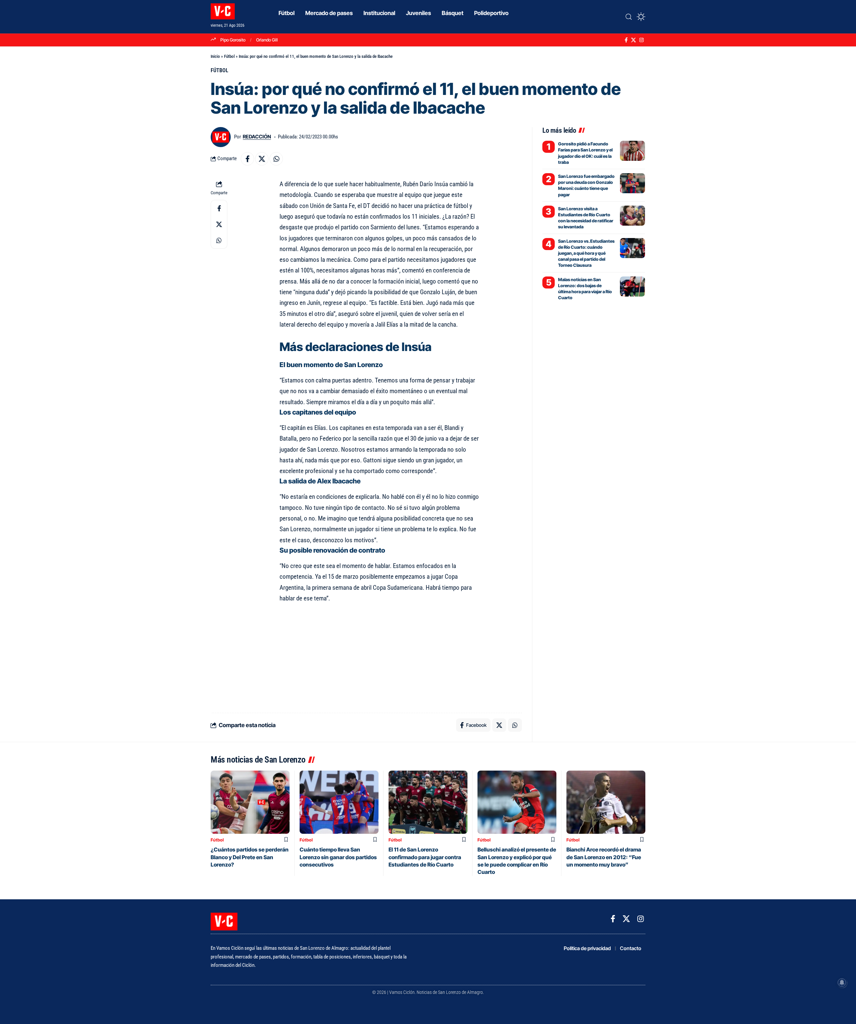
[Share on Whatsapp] (276, 158)
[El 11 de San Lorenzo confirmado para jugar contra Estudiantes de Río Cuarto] (428, 802)
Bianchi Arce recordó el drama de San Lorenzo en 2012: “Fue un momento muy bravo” (603, 857)
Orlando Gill (267, 39)
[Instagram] (641, 40)
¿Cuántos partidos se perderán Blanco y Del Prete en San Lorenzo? (250, 857)
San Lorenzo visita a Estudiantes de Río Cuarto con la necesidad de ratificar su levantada (585, 218)
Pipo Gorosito (232, 39)
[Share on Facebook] (247, 158)
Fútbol (229, 56)
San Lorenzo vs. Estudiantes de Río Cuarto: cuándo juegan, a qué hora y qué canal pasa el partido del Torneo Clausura (586, 253)
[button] (629, 17)
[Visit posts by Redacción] (221, 137)
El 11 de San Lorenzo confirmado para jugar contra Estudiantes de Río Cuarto (425, 857)
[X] (633, 40)
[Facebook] (626, 40)
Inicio (215, 56)
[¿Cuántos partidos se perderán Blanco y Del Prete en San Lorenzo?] (250, 802)
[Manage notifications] (842, 982)
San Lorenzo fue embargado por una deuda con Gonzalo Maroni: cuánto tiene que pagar (586, 185)
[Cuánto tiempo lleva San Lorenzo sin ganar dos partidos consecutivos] (339, 802)
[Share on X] (262, 158)
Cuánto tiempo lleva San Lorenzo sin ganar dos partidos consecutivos (338, 857)
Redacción (257, 137)
